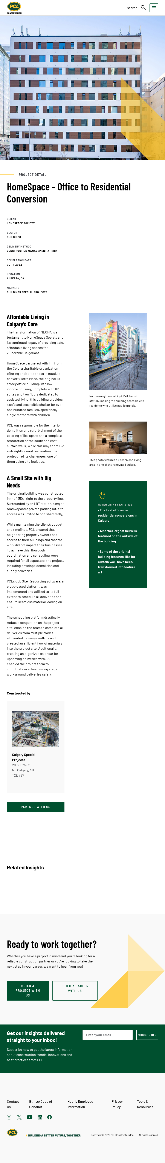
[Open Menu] (154, 7)
